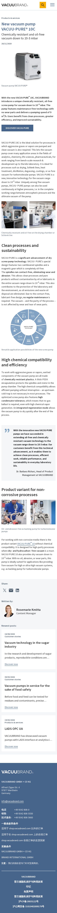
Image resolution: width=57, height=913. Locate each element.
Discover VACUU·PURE (17, 128)
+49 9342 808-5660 (23, 817)
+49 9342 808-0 (21, 809)
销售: (4, 813)
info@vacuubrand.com (12, 801)
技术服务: (6, 817)
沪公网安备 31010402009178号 (28, 906)
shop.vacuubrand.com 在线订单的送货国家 (23, 840)
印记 (28, 886)
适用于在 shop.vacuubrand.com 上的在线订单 (24, 834)
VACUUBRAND (28, 876)
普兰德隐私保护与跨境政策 (28, 881)
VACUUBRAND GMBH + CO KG (16, 851)
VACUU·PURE (24, 543)
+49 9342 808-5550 (23, 813)
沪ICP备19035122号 (29, 901)
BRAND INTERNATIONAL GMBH (17, 857)
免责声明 (28, 891)
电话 (3, 809)
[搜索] (43, 5)
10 (33, 543)
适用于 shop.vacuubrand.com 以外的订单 (22, 828)
